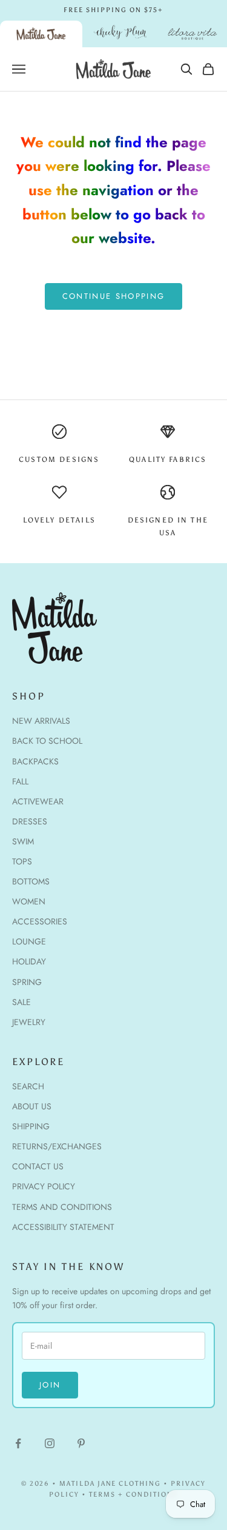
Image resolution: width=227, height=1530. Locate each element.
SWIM (23, 841)
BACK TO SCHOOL (47, 741)
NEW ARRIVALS (41, 721)
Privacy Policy (43, 1186)
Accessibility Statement (63, 1227)
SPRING (27, 982)
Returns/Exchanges (57, 1146)
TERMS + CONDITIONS (133, 1494)
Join (50, 1385)
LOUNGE (29, 941)
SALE (21, 1002)
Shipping (31, 1126)
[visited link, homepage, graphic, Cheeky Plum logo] (120, 34)
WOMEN (28, 901)
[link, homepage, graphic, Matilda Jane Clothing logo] (41, 34)
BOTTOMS (31, 881)
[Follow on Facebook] (18, 1443)
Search (28, 1086)
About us (31, 1106)
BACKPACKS (35, 761)
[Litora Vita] (192, 34)
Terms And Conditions (62, 1207)
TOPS (22, 861)
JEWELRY (28, 1022)
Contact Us (38, 1166)
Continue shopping (113, 296)
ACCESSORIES (39, 921)
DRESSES (29, 821)
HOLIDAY (29, 961)
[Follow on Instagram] (50, 1443)
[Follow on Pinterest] (81, 1443)
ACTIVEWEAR (38, 801)
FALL (20, 781)
